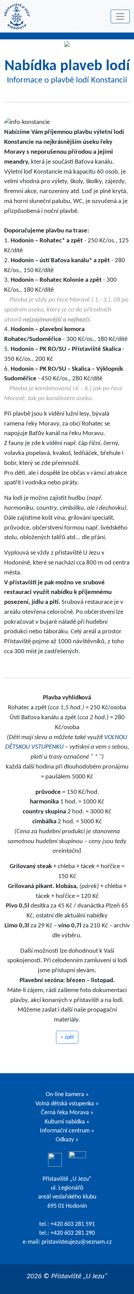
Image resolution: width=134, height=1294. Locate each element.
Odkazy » (67, 1140)
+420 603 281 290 (73, 1233)
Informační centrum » (67, 1131)
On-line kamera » (67, 1095)
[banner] (17, 16)
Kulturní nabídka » (67, 1122)
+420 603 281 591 (73, 1224)
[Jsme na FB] (55, 1160)
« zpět (67, 1037)
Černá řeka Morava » (67, 1113)
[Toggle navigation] (120, 16)
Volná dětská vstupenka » (67, 1104)
